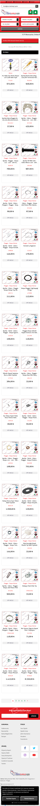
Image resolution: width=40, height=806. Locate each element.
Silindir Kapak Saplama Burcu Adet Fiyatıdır (10, 374)
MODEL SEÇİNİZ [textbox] (27, 19)
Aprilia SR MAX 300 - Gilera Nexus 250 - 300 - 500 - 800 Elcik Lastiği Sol (29, 161)
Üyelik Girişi (24, 731)
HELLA (10, 73)
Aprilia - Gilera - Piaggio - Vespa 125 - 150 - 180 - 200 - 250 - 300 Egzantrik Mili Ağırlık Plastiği (10, 459)
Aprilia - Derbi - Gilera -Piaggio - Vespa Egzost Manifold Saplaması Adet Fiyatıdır (10, 332)
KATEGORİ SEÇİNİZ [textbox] (28, 24)
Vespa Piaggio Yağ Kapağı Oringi (29, 289)
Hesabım (23, 736)
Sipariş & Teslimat (6, 758)
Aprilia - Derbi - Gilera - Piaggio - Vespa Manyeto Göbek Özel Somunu (10, 672)
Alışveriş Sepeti (6, 750)
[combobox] (10, 19)
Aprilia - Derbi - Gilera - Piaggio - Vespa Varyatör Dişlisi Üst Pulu (29, 502)
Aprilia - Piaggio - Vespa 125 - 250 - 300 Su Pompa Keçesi (10, 161)
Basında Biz (4, 731)
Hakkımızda (18, 2)
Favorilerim (23, 739)
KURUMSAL (4, 724)
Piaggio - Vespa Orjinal (29, 73)
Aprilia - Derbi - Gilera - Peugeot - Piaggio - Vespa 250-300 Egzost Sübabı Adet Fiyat (29, 672)
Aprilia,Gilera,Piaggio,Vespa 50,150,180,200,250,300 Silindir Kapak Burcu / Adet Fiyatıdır (10, 119)
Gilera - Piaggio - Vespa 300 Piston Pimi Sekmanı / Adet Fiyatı (29, 204)
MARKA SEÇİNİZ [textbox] (7, 19)
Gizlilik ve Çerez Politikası (20, 803)
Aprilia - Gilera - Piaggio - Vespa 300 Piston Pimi (10, 587)
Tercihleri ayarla (11, 798)
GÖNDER (33, 716)
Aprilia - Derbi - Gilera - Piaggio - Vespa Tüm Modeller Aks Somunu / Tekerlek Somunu (10, 544)
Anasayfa (9, 2)
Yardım (26, 2)
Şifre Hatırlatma (25, 734)
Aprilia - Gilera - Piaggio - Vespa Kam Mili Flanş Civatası (29, 374)
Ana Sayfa (11, 47)
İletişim (32, 2)
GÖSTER (20, 29)
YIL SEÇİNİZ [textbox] (6, 24)
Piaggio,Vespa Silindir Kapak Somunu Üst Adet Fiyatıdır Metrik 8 (29, 332)
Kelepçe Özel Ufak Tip (29, 586)
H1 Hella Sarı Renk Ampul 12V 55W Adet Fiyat (10, 76)
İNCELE (11, 90)
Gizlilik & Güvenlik (7, 761)
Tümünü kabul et (29, 798)
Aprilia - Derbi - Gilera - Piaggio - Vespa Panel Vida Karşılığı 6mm (29, 417)
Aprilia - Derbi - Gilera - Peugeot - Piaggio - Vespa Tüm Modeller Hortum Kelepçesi (10, 629)
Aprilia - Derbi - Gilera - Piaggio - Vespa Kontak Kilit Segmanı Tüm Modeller (10, 247)
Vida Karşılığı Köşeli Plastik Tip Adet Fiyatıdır (29, 544)
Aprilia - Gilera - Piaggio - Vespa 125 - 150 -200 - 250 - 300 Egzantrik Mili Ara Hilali (29, 119)
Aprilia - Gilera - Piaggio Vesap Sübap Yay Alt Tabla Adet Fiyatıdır (10, 289)
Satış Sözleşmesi (6, 755)
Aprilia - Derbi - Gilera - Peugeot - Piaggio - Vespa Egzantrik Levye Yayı (10, 204)
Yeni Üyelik (23, 728)
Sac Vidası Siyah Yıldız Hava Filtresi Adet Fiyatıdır (10, 417)
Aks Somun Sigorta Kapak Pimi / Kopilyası (29, 629)
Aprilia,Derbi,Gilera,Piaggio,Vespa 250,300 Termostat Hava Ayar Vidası (29, 76)
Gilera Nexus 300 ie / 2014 (23, 47)
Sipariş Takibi (5, 753)
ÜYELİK (22, 724)
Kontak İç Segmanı (29, 246)
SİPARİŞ (3, 746)
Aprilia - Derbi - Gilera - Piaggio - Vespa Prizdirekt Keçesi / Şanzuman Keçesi (29, 459)
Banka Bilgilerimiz (6, 734)
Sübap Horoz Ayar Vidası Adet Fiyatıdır (10, 502)
